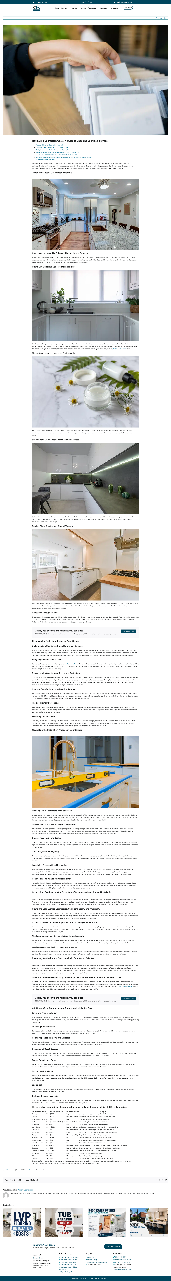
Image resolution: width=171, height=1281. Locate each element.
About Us (90, 1257)
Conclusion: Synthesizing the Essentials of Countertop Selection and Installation (63, 157)
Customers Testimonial (68, 1262)
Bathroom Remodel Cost (68, 1260)
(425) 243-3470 (120, 1257)
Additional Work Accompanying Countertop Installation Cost (56, 155)
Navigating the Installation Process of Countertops (53, 150)
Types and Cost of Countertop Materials (49, 145)
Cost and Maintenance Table (45, 160)
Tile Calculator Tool (67, 1272)
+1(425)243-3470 (41, 2)
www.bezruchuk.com (122, 1262)
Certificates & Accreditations (97, 1262)
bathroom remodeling (125, 986)
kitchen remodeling (120, 349)
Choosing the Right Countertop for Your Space (52, 147)
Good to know (31, 1170)
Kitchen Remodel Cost (68, 1264)
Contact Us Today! (86, 2)
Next (165, 18)
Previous (159, 18)
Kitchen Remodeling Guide (69, 1257)
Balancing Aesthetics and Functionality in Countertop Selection (57, 152)
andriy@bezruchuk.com (125, 2)
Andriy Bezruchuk (10, 1170)
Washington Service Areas (122, 1269)
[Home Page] (36, 8)
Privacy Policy (92, 1260)
